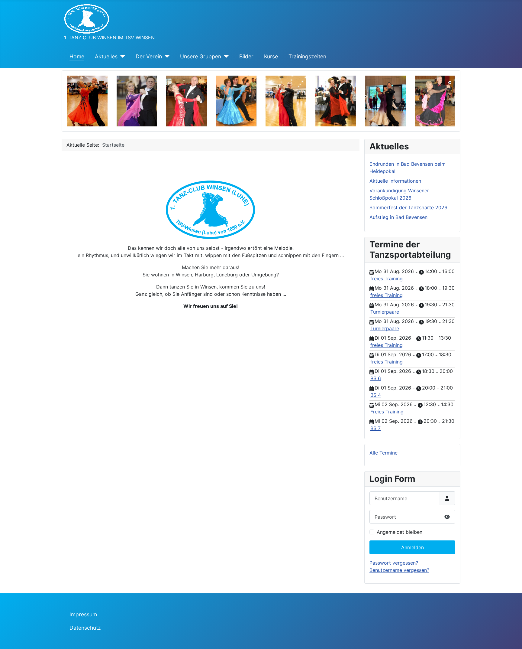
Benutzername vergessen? (399, 570)
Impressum (83, 614)
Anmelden (412, 547)
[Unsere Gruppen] (225, 56)
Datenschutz (85, 628)
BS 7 (375, 428)
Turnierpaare (384, 312)
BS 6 (375, 378)
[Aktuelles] (121, 56)
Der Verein (149, 56)
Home (76, 56)
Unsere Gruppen (200, 56)
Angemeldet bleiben (399, 532)
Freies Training (387, 412)
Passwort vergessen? (393, 563)
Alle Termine (383, 453)
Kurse (271, 56)
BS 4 (375, 395)
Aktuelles (106, 56)
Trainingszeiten (307, 56)
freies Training (386, 279)
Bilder (246, 56)
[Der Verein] (165, 56)
